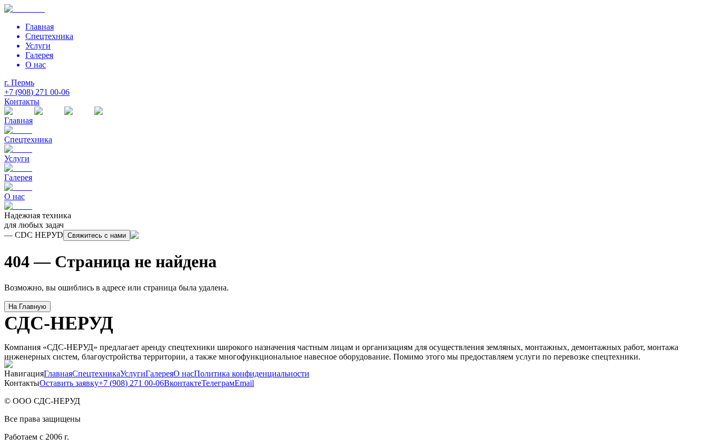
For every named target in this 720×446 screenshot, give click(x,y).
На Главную (27, 307)
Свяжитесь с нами (96, 235)
